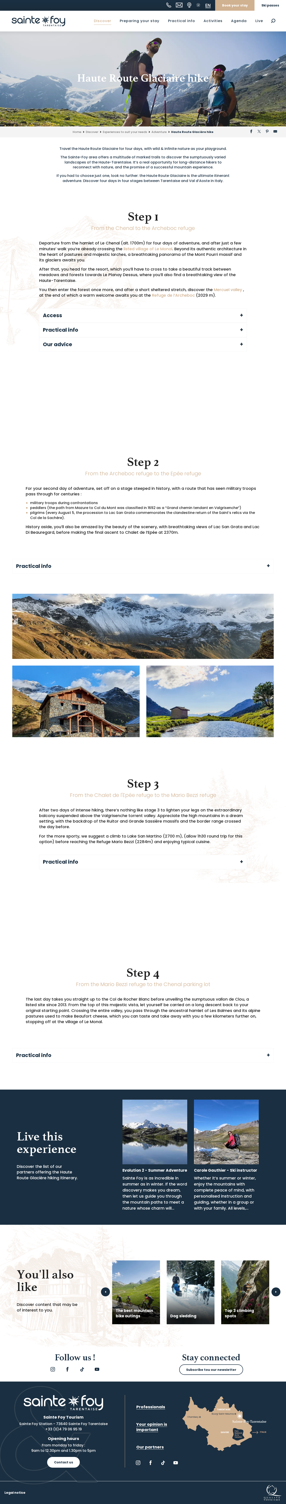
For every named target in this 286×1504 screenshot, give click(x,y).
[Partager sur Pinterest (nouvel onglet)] (267, 132)
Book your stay (235, 5)
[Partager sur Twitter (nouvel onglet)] (259, 132)
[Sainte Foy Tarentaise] (38, 21)
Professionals (150, 1407)
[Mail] (179, 5)
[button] (273, 21)
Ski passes (270, 5)
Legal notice (14, 1492)
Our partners (150, 1447)
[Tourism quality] (273, 1492)
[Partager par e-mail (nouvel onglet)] (275, 132)
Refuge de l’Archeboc (173, 295)
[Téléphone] (168, 5)
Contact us (63, 1462)
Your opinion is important (151, 1426)
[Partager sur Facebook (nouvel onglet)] (251, 132)
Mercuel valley (228, 289)
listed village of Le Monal (148, 249)
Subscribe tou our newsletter (211, 1369)
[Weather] (198, 5)
